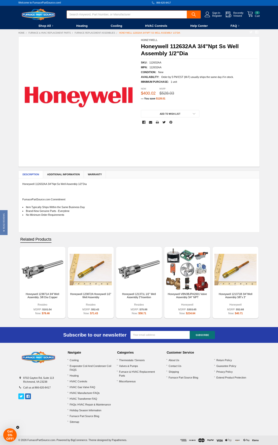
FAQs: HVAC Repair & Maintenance (90, 404)
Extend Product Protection (231, 377)
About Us (174, 360)
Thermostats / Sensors (132, 360)
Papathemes (119, 440)
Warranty (95, 174)
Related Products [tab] (35, 239)
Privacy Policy (224, 371)
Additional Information (63, 174)
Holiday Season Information (85, 410)
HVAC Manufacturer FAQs (85, 393)
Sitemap (74, 422)
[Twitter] (251, 32)
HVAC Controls (156, 25)
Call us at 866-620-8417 (37, 387)
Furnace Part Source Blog (84, 416)
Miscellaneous (127, 381)
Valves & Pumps (128, 366)
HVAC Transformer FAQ (83, 398)
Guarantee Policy (226, 366)
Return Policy (224, 360)
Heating (82, 25)
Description (31, 174)
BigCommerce (79, 440)
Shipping (174, 371)
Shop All (44, 25)
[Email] (150, 122)
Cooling (116, 25)
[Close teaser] (17, 427)
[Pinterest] (171, 122)
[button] (4, 222)
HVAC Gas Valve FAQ (82, 387)
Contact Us (175, 366)
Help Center (199, 25)
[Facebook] (257, 32)
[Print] (157, 122)
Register (217, 15)
